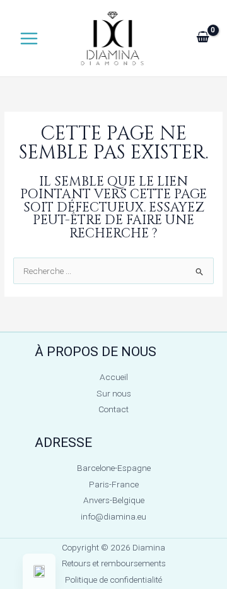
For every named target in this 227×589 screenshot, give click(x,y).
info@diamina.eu (113, 516)
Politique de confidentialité (113, 579)
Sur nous (113, 393)
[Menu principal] (29, 38)
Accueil (114, 377)
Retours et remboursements (114, 563)
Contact (113, 409)
